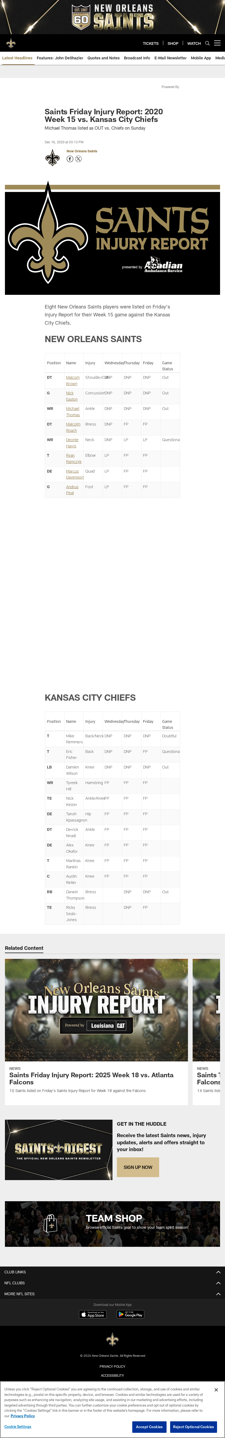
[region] (112, 1409)
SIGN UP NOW (138, 1167)
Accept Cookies (149, 1427)
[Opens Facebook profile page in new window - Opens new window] (70, 159)
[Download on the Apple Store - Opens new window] (93, 1315)
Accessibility (112, 1375)
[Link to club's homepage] (11, 40)
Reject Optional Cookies (193, 1427)
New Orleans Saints (82, 151)
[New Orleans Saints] (112, 1339)
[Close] (216, 1390)
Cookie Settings (17, 1426)
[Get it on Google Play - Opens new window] (130, 1317)
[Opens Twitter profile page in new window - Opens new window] (78, 159)
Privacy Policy (112, 1366)
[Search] (207, 43)
